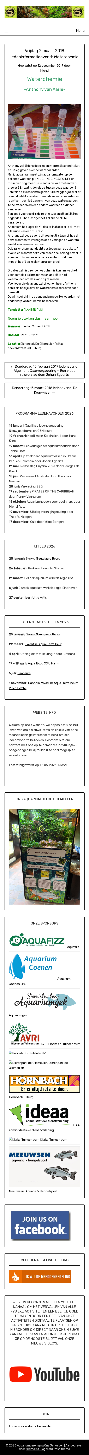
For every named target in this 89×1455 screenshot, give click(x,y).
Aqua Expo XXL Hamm (44, 663)
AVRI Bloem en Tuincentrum (60, 1044)
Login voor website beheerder (30, 1426)
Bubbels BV (37, 1053)
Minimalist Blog (36, 1449)
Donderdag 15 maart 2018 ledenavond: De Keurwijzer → (44, 390)
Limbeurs (24, 673)
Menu (80, 31)
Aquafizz (72, 947)
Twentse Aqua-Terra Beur (43, 644)
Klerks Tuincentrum (53, 1140)
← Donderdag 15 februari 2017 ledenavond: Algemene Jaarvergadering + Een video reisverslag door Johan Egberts (44, 371)
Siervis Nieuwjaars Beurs (43, 558)
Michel (44, 70)
